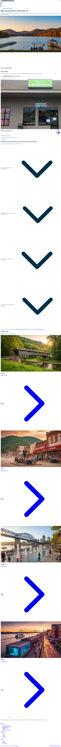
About (1, 6)
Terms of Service (57, 745)
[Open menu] (59, 0)
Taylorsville (10, 8)
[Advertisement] (30, 59)
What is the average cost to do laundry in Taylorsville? (8, 214)
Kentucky (6, 8)
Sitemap (17, 745)
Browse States (5, 727)
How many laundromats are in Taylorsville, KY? (6, 168)
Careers (4, 736)
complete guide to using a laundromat (22, 329)
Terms (4, 742)
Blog (1, 4)
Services (1, 3)
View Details (58, 129)
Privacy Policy (51, 745)
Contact (4, 737)
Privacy (4, 741)
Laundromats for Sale (6, 729)
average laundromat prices (39, 329)
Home (4, 8)
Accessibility (5, 743)
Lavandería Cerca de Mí (7, 726)
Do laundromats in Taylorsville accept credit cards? (7, 305)
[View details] (30, 103)
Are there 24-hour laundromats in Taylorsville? (7, 259)
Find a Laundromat (6, 725)
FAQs (1, 5)
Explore (1, 2)
